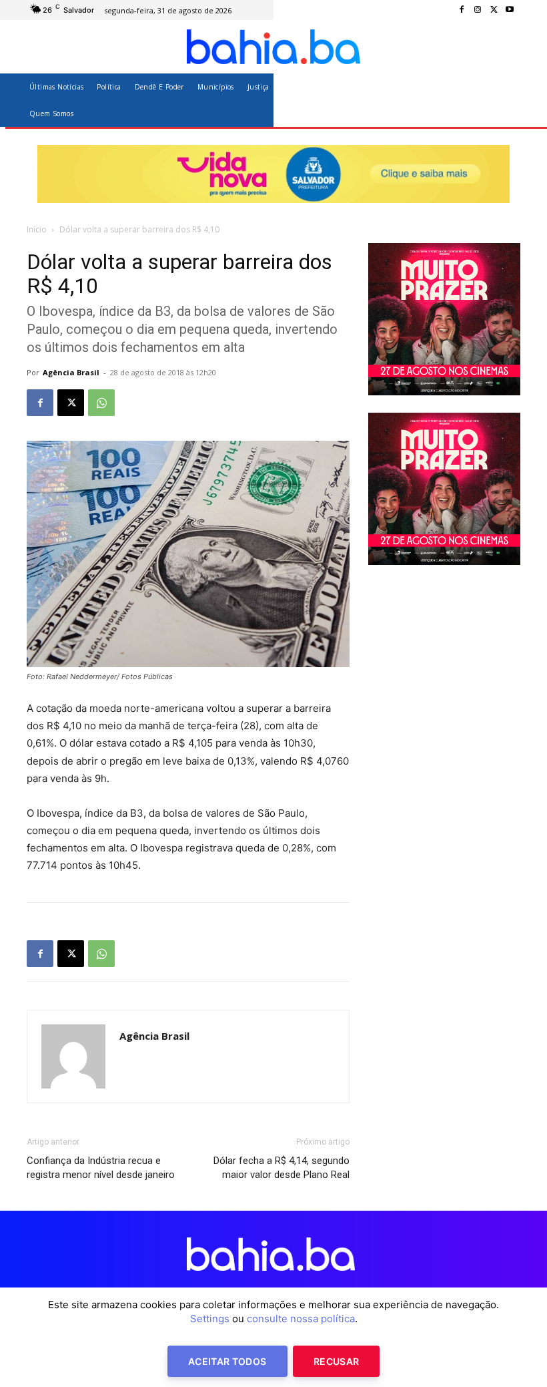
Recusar (336, 1361)
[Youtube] (510, 10)
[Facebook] (462, 10)
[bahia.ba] (273, 46)
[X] (494, 10)
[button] (505, 100)
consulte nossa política (301, 1318)
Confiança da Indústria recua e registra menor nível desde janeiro (101, 1168)
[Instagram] (478, 10)
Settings (209, 1318)
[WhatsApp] (101, 402)
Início (37, 229)
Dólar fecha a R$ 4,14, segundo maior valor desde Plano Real (281, 1168)
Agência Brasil (71, 372)
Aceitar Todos (227, 1361)
